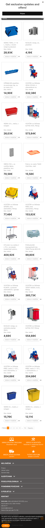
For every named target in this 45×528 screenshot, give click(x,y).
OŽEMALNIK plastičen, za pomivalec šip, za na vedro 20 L (11, 85)
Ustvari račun (5, 470)
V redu (5, 526)
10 (25, 428)
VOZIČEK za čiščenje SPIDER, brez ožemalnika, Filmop (11, 207)
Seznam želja (5, 472)
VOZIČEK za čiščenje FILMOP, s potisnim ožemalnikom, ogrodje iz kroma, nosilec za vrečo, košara (11, 290)
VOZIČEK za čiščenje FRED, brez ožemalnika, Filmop (32, 207)
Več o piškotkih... (6, 522)
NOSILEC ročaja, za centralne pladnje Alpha (10, 328)
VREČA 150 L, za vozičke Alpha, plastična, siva (9, 166)
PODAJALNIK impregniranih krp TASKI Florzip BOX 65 (32, 247)
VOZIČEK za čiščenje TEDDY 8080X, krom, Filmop (32, 287)
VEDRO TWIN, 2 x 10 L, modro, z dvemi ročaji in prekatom (11, 45)
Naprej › (30, 428)
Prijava (3, 468)
